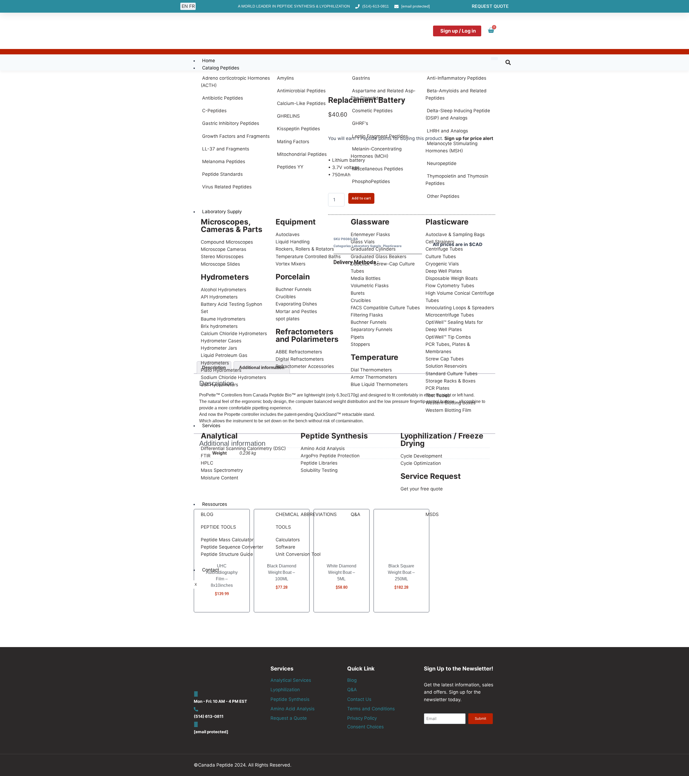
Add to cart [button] (222, 610)
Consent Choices (365, 726)
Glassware (370, 221)
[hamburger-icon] (494, 58)
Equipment (296, 221)
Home (208, 60)
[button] (508, 62)
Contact (210, 570)
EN (185, 6)
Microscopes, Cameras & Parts (231, 225)
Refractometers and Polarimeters (307, 335)
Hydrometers (225, 277)
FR (192, 6)
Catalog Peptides (220, 68)
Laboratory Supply (222, 211)
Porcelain (293, 276)
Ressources (214, 504)
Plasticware (447, 221)
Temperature (374, 357)
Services (211, 425)
